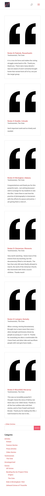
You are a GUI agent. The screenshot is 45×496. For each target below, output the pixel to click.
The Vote (21, 55)
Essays (8, 442)
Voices (6, 466)
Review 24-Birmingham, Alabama (19, 178)
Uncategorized (9, 462)
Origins (10, 475)
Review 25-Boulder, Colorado (18, 121)
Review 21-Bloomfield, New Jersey (19, 390)
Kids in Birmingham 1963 (15, 482)
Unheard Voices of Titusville (16, 485)
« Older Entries (9, 424)
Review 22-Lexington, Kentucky (18, 319)
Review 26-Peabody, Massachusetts (20, 53)
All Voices (10, 468)
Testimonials (12, 55)
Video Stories (11, 452)
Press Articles (11, 449)
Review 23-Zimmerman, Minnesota (20, 248)
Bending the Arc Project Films (17, 472)
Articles (7, 439)
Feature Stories (12, 445)
